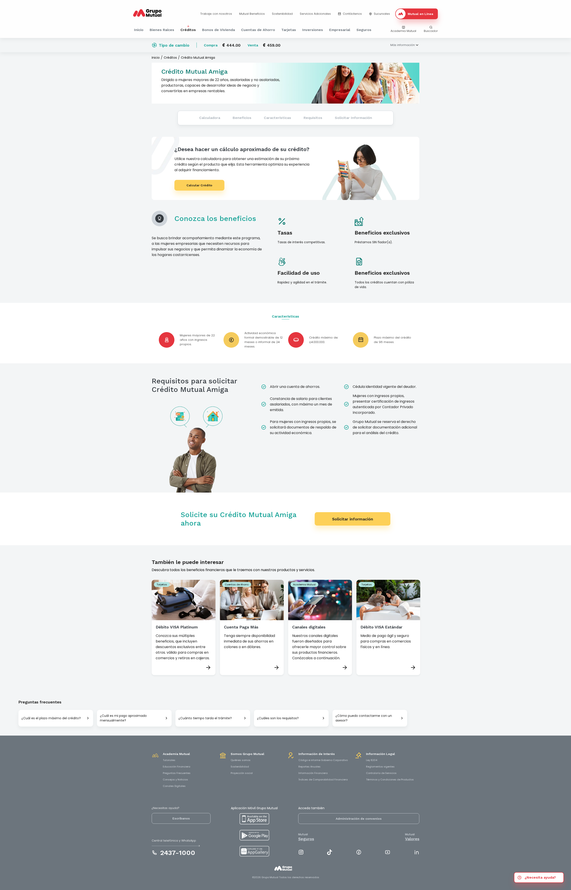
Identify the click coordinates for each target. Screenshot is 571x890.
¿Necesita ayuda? (540, 877)
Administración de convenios (359, 818)
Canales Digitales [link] (174, 786)
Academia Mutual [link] (176, 754)
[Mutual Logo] (151, 14)
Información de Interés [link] (316, 754)
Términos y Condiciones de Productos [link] (390, 779)
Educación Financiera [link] (176, 766)
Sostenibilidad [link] (240, 766)
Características (285, 316)
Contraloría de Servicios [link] (381, 773)
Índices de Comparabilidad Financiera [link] (323, 779)
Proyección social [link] (242, 773)
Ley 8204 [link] (371, 760)
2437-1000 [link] (177, 853)
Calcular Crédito (199, 185)
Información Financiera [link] (313, 773)
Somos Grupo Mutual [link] (247, 754)
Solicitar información (352, 519)
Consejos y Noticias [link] (175, 779)
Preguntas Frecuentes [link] (176, 773)
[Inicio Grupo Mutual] (285, 870)
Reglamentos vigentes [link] (380, 766)
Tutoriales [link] (169, 760)
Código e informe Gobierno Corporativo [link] (323, 760)
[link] (216, 14)
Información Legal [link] (380, 754)
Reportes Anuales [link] (309, 766)
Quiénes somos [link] (240, 760)
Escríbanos (181, 818)
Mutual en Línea (420, 14)
